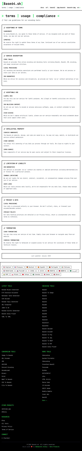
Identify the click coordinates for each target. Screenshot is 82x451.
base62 (52, 7)
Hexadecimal (6, 370)
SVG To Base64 (6, 382)
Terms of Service (8, 429)
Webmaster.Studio (41, 447)
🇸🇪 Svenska (36, 274)
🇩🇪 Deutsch (30, 267)
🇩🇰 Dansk (47, 274)
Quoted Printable (48, 358)
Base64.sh (12, 4)
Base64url (45, 323)
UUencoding (46, 355)
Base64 (44, 290)
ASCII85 (4, 364)
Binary (4, 373)
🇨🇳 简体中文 (51, 271)
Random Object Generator (10, 290)
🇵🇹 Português (53, 267)
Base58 (44, 314)
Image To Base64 (7, 355)
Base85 (44, 305)
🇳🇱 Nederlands (8, 271)
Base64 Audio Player (9, 314)
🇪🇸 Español (41, 267)
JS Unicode (46, 385)
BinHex (44, 370)
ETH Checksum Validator (10, 293)
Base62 (44, 296)
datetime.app (6, 409)
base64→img (71, 7)
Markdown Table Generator (11, 296)
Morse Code (46, 382)
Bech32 (44, 397)
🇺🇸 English (7, 267)
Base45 (44, 311)
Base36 (44, 308)
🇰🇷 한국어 (41, 271)
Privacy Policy (7, 426)
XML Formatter (6, 305)
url (47, 7)
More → (44, 400)
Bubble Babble (47, 391)
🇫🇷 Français (19, 267)
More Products (54, 447)
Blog (3, 420)
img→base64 (61, 7)
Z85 (3, 361)
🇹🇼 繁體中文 (62, 271)
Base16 (44, 299)
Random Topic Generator (10, 302)
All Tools (5, 423)
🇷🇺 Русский (20, 271)
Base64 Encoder (47, 332)
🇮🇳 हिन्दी (5, 274)
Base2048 (45, 326)
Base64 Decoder (47, 329)
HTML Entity (46, 379)
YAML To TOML (6, 317)
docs (42, 7)
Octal (3, 376)
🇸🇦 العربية (73, 271)
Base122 (45, 320)
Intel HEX (45, 394)
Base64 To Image (47, 293)
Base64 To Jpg (47, 338)
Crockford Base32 (48, 364)
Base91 (44, 317)
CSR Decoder (6, 299)
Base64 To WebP (47, 341)
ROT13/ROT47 (46, 373)
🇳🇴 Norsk (56, 274)
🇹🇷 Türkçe (25, 274)
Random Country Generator (11, 311)
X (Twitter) (6, 438)
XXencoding (46, 361)
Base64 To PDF (47, 344)
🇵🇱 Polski (15, 274)
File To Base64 (7, 385)
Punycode (45, 367)
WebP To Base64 (7, 379)
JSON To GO (5, 308)
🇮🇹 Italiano (66, 267)
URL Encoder (6, 358)
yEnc (43, 376)
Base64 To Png (47, 335)
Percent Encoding (8, 367)
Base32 (44, 302)
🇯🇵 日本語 (31, 271)
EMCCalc (4, 412)
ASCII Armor (46, 388)
